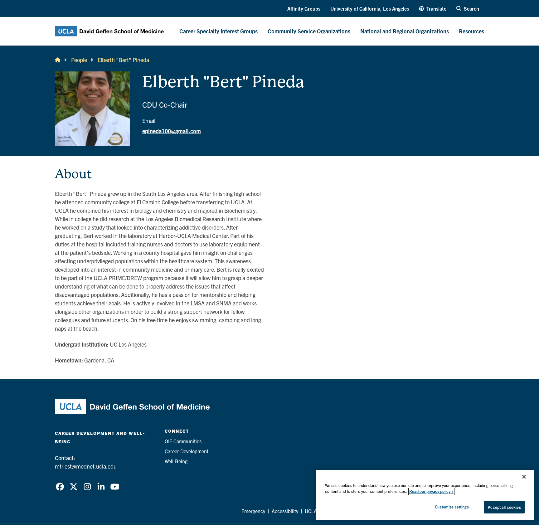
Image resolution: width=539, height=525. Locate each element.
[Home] (58, 60)
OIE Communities (183, 441)
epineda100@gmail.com (171, 130)
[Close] (524, 477)
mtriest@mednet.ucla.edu (86, 466)
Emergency (253, 511)
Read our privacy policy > (431, 491)
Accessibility (285, 511)
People (79, 59)
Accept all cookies (504, 507)
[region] (425, 495)
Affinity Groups (303, 8)
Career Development (186, 451)
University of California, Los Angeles (369, 8)
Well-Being (176, 461)
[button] (432, 8)
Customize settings (452, 506)
